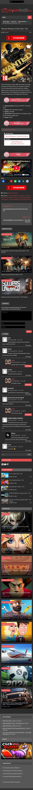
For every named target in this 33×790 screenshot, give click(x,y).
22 (30, 596)
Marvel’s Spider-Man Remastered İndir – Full (15, 728)
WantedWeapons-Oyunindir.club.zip (16, 136)
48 (30, 293)
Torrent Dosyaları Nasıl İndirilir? (13, 773)
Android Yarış (6, 690)
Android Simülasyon (7, 536)
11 (31, 32)
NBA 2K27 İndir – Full (9, 720)
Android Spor (5, 668)
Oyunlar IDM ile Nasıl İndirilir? (12, 776)
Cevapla (29, 345)
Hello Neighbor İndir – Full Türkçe (12, 723)
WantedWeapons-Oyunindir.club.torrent (17, 143)
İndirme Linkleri (9, 129)
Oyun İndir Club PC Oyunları (12, 782)
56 (30, 574)
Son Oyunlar (7, 469)
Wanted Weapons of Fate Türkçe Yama (20, 199)
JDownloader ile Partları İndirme (13, 770)
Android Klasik (6, 558)
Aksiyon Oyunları (22, 21)
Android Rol (5, 514)
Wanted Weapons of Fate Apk (16, 195)
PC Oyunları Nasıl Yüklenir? (12, 767)
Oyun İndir (13, 21)
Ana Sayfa (6, 21)
